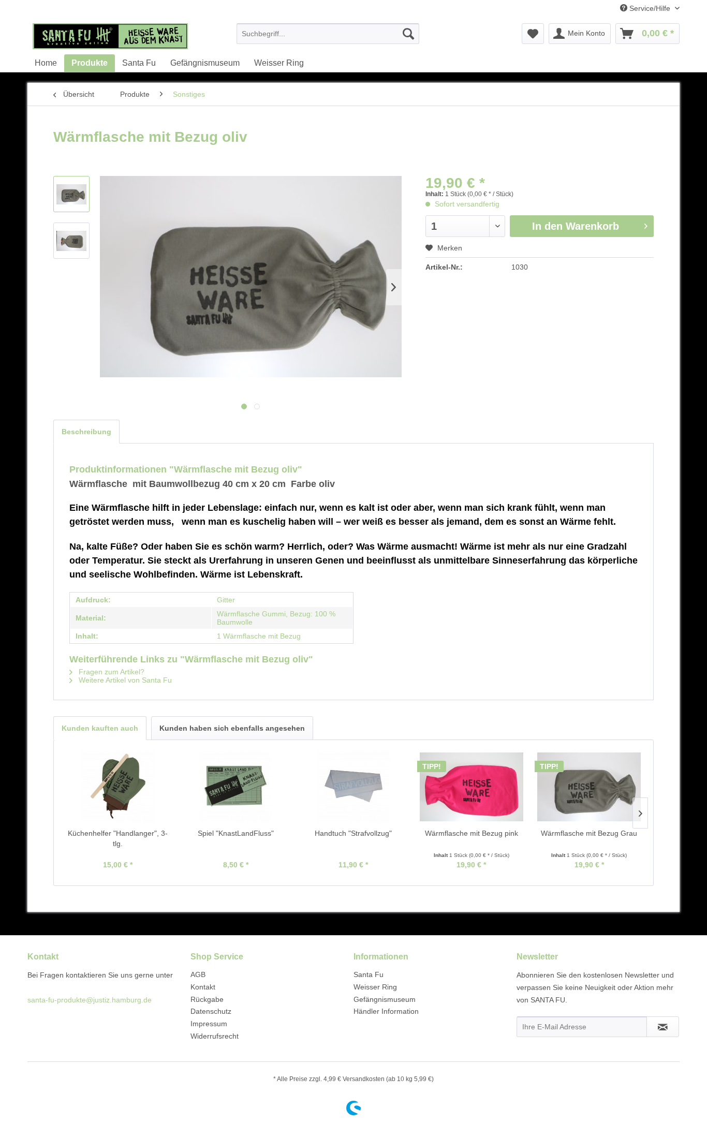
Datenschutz (210, 1011)
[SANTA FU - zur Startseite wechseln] (110, 36)
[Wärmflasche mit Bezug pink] (471, 786)
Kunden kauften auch (100, 728)
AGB (197, 974)
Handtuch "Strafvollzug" (353, 833)
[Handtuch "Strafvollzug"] (353, 786)
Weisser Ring (375, 987)
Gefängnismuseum (385, 999)
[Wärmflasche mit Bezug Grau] (589, 786)
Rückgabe (207, 999)
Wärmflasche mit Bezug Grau (589, 833)
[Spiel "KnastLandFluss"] (236, 786)
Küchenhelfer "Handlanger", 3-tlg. (118, 838)
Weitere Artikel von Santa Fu (124, 680)
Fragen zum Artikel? (110, 672)
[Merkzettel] (533, 33)
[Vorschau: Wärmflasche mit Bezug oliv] (71, 194)
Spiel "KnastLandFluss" (236, 833)
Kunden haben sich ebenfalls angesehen (232, 728)
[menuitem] (328, 33)
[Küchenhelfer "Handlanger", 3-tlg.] (118, 786)
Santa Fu (369, 974)
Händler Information (386, 1011)
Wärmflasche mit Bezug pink (471, 833)
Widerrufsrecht (214, 1036)
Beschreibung (86, 431)
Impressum (208, 1023)
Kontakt (202, 987)
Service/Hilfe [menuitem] (649, 8)
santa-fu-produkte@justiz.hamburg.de (89, 1000)
